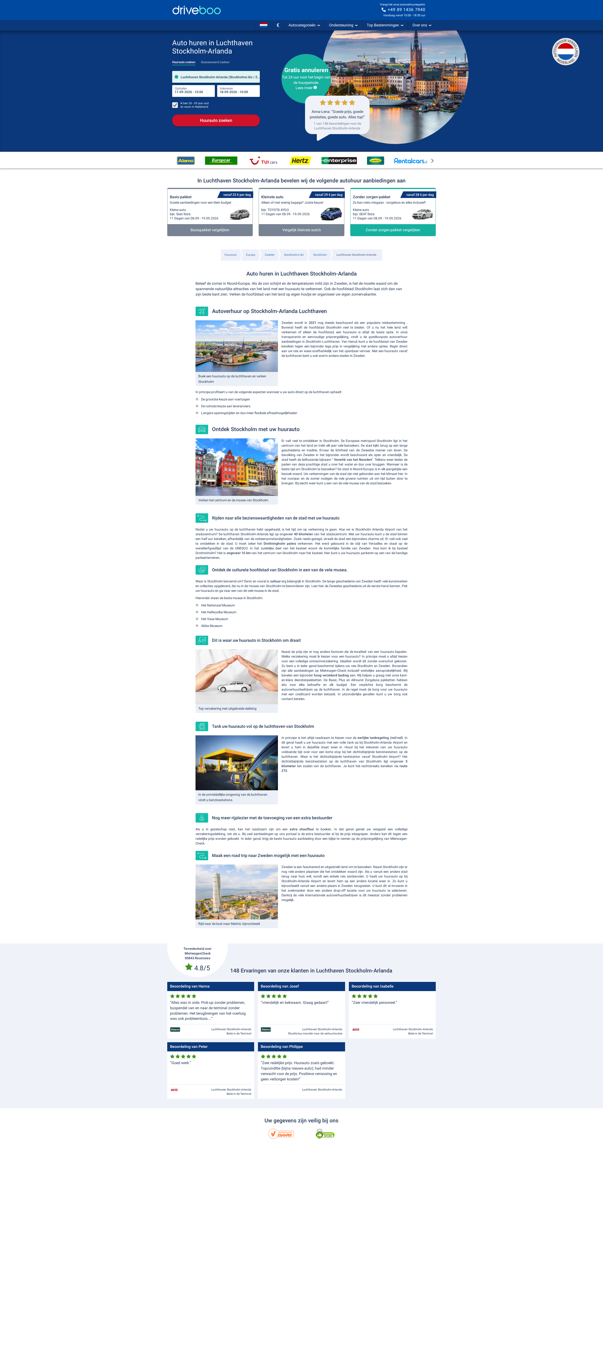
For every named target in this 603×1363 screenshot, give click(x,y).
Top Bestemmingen (383, 25)
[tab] (184, 60)
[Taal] (263, 25)
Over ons (419, 25)
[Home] (197, 10)
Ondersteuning (341, 25)
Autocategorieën (302, 25)
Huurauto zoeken (216, 120)
